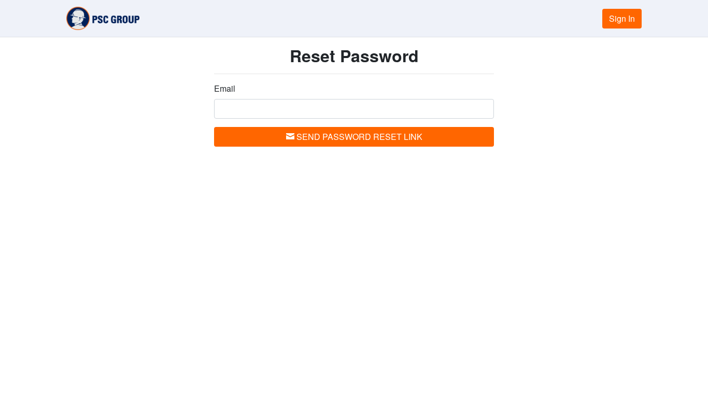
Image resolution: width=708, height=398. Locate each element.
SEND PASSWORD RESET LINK (358, 137)
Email (224, 88)
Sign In (622, 18)
